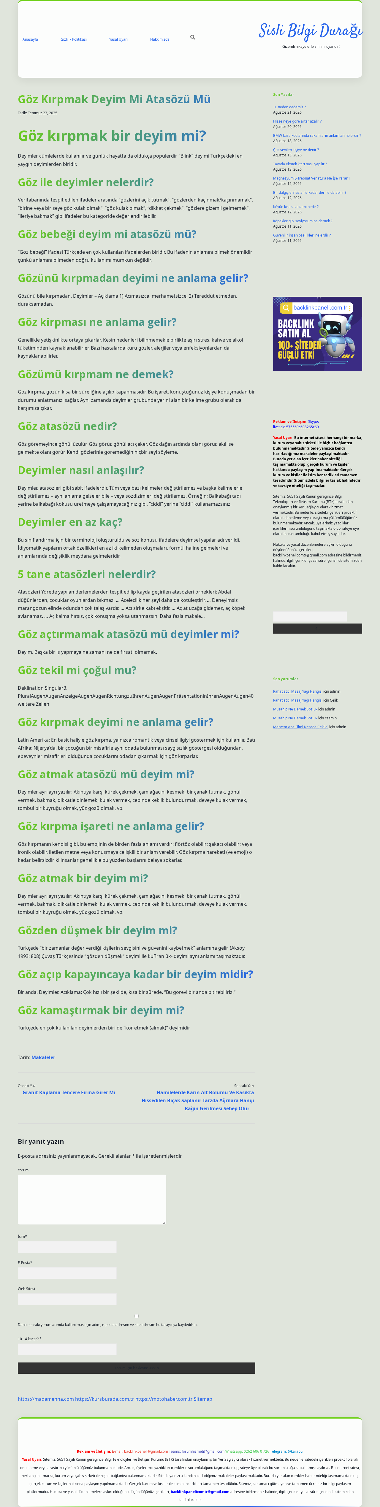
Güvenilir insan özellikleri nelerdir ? (302, 235)
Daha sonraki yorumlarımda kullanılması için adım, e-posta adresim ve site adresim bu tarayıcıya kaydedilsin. (107, 1324)
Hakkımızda (160, 39)
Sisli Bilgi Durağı (310, 31)
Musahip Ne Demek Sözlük (295, 709)
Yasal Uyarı (118, 39)
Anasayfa (30, 39)
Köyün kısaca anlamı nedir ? (296, 206)
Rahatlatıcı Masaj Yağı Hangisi (297, 691)
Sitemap (203, 1399)
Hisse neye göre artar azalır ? (297, 121)
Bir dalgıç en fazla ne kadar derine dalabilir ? (309, 192)
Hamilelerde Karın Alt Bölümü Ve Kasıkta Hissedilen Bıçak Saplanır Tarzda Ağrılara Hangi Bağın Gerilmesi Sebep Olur (198, 1100)
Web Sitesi (26, 1288)
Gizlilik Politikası (74, 39)
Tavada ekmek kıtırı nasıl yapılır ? (300, 163)
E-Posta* (25, 1262)
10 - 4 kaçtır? (30, 1338)
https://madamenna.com (46, 1399)
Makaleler (43, 1057)
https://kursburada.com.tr (104, 1399)
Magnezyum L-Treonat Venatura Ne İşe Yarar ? (311, 178)
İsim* (22, 1236)
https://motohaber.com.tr (164, 1399)
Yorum (23, 1170)
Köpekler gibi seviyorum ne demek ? (302, 220)
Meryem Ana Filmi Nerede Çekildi (300, 726)
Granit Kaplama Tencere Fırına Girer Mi (69, 1092)
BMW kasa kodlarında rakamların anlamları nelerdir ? (317, 135)
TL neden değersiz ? (289, 107)
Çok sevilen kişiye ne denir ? (296, 149)
